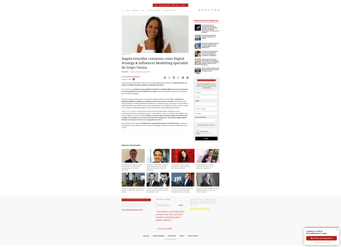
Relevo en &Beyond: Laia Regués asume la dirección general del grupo (133, 190)
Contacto (181, 236)
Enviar (206, 138)
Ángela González (127, 79)
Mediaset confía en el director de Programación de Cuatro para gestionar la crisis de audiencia (158, 167)
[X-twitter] (209, 10)
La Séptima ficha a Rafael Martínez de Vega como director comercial (205, 166)
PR (122, 10)
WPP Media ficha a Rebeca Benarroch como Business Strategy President (180, 166)
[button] (165, 78)
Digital (142, 10)
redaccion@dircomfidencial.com (132, 210)
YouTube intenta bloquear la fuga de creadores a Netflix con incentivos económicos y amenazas (210, 53)
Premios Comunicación (169, 10)
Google (192, 201)
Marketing (135, 10)
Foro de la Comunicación (153, 10)
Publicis (202, 201)
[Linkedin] (215, 10)
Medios (128, 10)
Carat (196, 205)
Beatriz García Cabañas (129, 111)
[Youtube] (218, 10)
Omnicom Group (194, 203)
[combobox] (166, 205)
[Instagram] (212, 10)
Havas (191, 205)
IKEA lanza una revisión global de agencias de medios (209, 36)
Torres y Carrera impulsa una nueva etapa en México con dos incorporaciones (158, 190)
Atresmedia (200, 199)
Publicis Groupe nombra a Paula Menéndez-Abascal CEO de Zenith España (207, 190)
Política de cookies (193, 236)
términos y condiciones (209, 125)
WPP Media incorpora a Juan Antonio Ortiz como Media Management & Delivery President (132, 167)
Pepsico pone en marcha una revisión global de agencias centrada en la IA (210, 69)
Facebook (192, 199)
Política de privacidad (158, 236)
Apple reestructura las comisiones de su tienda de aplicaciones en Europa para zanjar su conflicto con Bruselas (210, 62)
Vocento (213, 203)
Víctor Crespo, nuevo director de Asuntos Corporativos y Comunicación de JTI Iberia (182, 190)
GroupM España (204, 203)
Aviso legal (146, 236)
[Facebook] (206, 10)
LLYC (197, 201)
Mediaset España (209, 199)
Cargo (197, 101)
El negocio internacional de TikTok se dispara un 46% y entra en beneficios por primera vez (210, 45)
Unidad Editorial (210, 201)
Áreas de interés (200, 117)
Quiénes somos (172, 236)
